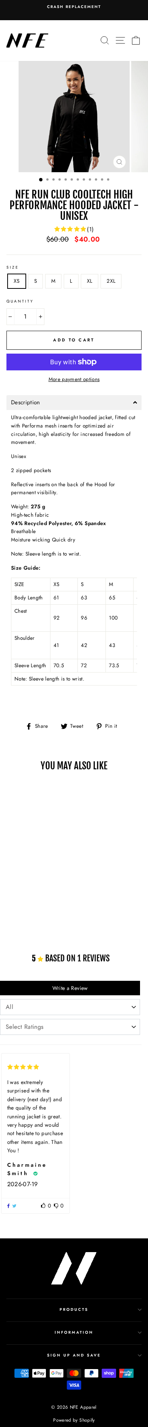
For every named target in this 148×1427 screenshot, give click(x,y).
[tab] (74, 402)
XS (17, 281)
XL (90, 281)
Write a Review (70, 988)
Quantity (20, 301)
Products (74, 1309)
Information (74, 1332)
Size (12, 267)
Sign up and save (74, 1355)
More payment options (74, 379)
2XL (111, 281)
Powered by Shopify (73, 1420)
